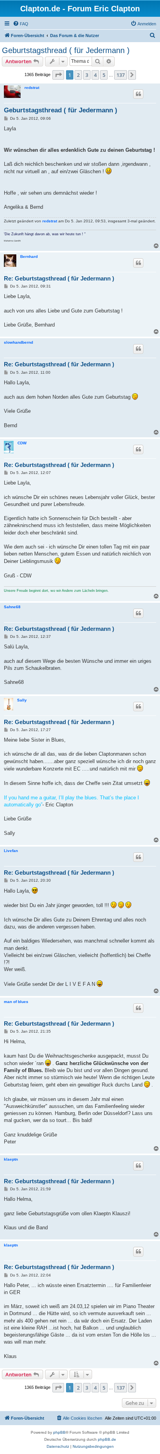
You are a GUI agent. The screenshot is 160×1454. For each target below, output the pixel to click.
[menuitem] (20, 23)
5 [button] (104, 74)
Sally (22, 700)
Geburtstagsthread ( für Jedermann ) (66, 50)
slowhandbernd (18, 342)
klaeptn (11, 1159)
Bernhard (29, 256)
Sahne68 (12, 607)
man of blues (16, 1002)
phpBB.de (107, 1439)
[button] (58, 75)
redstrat (31, 87)
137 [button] (121, 74)
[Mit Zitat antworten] (138, 94)
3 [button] (86, 74)
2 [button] (78, 74)
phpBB (59, 1432)
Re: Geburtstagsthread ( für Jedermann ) (59, 278)
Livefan (11, 851)
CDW (21, 443)
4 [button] (95, 74)
